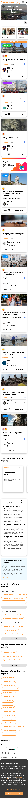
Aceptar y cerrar (14, 793)
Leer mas (5, 553)
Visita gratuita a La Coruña (12, 99)
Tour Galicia (10, 443)
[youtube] (8, 753)
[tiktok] (15, 753)
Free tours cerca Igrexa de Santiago (13, 626)
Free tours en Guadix (8, 723)
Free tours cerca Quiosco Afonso (12, 634)
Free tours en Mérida (8, 692)
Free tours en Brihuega (9, 711)
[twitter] (11, 753)
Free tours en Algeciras (9, 719)
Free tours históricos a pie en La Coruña (14, 594)
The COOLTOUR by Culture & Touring (16, 202)
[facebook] (5, 753)
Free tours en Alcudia (9, 715)
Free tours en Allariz (8, 707)
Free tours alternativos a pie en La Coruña (15, 598)
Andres (8, 282)
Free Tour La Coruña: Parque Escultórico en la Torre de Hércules (12, 193)
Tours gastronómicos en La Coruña (13, 618)
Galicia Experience (11, 106)
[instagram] (2, 753)
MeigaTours (10, 68)
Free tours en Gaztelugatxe (10, 730)
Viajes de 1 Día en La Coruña (10, 660)
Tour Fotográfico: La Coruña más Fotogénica (12, 273)
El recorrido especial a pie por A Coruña (13, 60)
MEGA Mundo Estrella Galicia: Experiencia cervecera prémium (13, 234)
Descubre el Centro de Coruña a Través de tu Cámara (13, 313)
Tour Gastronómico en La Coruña (12, 656)
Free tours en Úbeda (8, 696)
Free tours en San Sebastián (11, 689)
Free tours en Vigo (8, 700)
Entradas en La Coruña (9, 652)
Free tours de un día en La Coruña (12, 615)
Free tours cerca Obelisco (10, 630)
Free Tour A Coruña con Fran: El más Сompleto (13, 353)
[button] (8, 33)
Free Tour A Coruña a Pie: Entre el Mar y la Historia (13, 393)
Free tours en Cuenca (9, 681)
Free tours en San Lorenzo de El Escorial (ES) (15, 726)
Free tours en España (11, 6)
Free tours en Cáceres (9, 677)
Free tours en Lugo (8, 704)
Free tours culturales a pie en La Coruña (14, 602)
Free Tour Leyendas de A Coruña (11, 138)
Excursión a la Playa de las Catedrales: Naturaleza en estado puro (12, 434)
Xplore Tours (10, 362)
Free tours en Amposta (9, 734)
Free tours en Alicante (9, 685)
